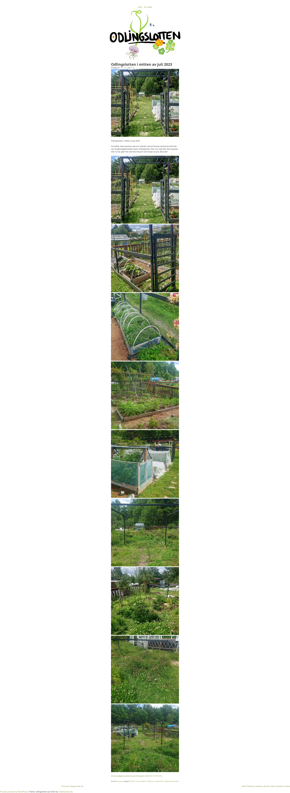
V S (132, 67)
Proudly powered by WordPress (14, 792)
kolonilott (132, 781)
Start (140, 7)
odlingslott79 (159, 781)
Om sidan (148, 7)
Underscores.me (65, 792)
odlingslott (150, 781)
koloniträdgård (141, 781)
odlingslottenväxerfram (171, 781)
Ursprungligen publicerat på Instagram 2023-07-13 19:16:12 (136, 776)
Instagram (120, 781)
